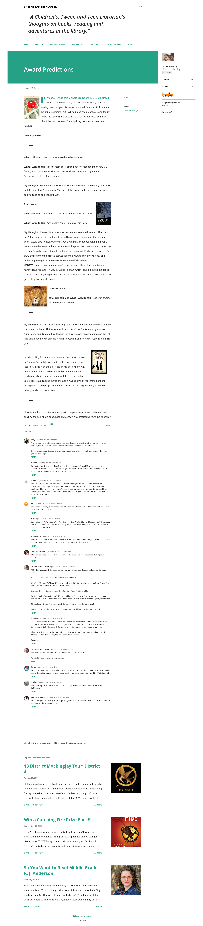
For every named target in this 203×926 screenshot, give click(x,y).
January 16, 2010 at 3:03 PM (62, 649)
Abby (33, 440)
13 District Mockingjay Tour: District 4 (62, 768)
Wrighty (34, 480)
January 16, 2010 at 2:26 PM (54, 618)
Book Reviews (77, 44)
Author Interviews (57, 44)
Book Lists (94, 44)
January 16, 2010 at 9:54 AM (54, 536)
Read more (97, 805)
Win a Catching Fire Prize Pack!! (57, 819)
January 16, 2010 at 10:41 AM (59, 551)
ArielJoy (34, 682)
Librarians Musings (131, 111)
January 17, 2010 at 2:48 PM (50, 682)
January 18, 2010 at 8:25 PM (57, 697)
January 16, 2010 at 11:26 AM (63, 566)
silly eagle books (38, 697)
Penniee (34, 503)
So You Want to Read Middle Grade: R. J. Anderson (61, 870)
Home (25, 44)
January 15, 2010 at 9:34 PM (48, 440)
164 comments (37, 853)
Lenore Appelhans (38, 551)
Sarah (33, 667)
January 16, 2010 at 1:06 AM (50, 480)
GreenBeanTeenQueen (40, 6)
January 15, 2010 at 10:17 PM (50, 463)
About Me (39, 44)
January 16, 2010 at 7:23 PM (49, 667)
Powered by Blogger (84, 916)
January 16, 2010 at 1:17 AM (50, 503)
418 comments (37, 805)
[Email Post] (51, 425)
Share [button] (126, 97)
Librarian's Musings (113, 44)
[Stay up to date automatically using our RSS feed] (167, 96)
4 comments (37, 906)
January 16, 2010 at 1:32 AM (48, 518)
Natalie (34, 463)
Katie (33, 518)
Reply (33, 457)
